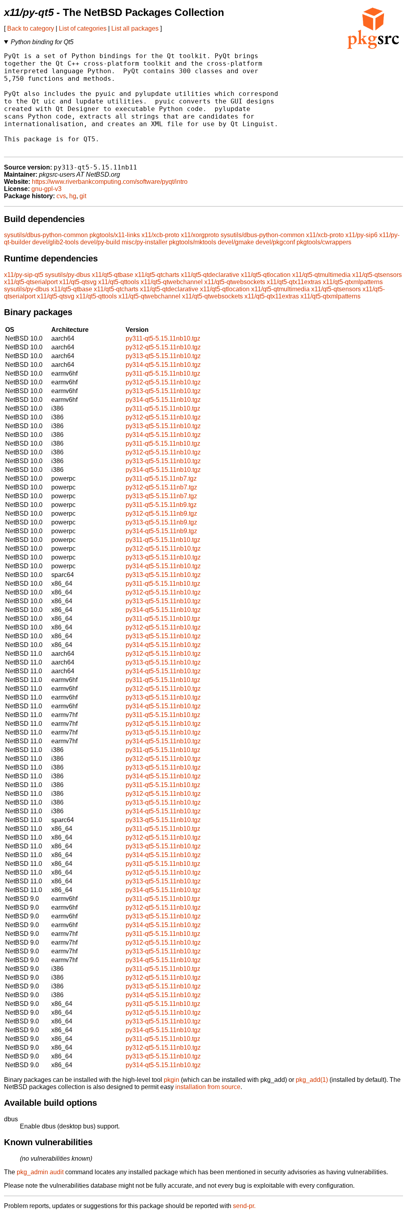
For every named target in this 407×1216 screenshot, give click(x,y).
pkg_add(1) (312, 1079)
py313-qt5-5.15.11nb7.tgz (161, 496)
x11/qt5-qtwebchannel (172, 282)
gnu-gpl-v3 (46, 188)
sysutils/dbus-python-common (46, 235)
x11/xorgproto (200, 235)
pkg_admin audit (40, 1172)
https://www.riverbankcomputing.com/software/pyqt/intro (110, 181)
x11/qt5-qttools (118, 282)
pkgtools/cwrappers (324, 242)
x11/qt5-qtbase (112, 274)
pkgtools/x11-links (114, 235)
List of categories (83, 28)
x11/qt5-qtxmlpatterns (353, 282)
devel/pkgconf (275, 242)
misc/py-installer (144, 242)
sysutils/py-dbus (67, 274)
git (82, 196)
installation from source (207, 1086)
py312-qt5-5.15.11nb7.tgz (161, 487)
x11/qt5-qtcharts (157, 274)
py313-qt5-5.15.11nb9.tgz (161, 522)
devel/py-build (100, 242)
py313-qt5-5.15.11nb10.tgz (163, 356)
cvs (61, 196)
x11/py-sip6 (361, 235)
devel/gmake (236, 242)
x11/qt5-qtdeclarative (210, 274)
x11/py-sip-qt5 (23, 274)
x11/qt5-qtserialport (31, 282)
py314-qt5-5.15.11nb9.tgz (161, 531)
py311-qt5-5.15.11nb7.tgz (161, 478)
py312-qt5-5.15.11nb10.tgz (163, 347)
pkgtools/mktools (192, 242)
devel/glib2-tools (55, 242)
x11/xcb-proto (160, 235)
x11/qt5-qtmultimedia (321, 274)
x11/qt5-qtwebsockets (234, 282)
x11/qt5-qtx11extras (294, 282)
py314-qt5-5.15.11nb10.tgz (163, 364)
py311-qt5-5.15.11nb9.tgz (161, 504)
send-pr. (244, 1205)
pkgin (171, 1079)
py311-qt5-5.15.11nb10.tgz (163, 338)
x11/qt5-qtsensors (377, 274)
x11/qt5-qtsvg (78, 282)
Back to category (30, 28)
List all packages (135, 28)
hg (72, 196)
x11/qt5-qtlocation (266, 274)
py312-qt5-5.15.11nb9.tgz (161, 513)
